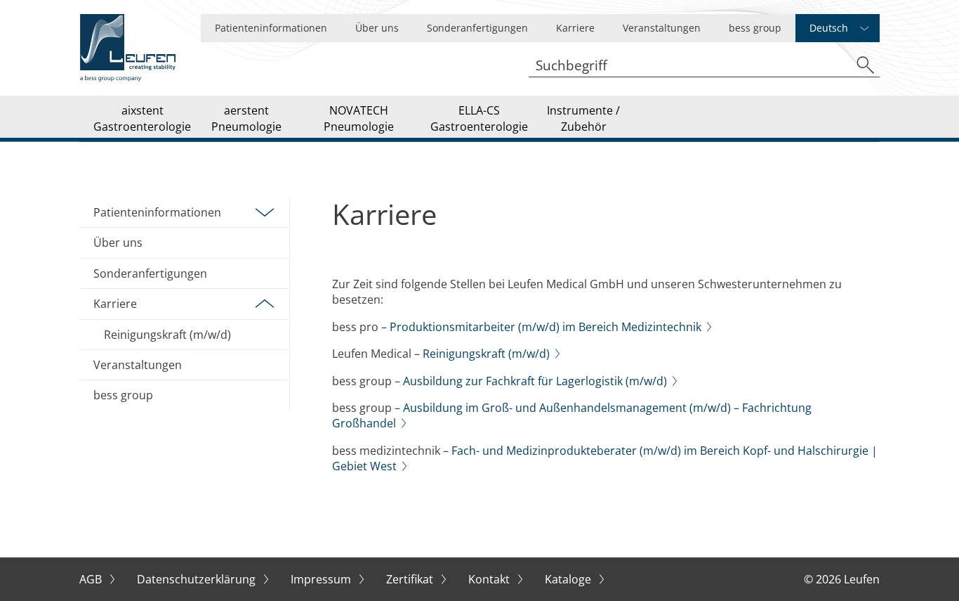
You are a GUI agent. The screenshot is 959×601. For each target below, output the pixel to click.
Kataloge (569, 579)
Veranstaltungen (662, 27)
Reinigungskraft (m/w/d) (167, 334)
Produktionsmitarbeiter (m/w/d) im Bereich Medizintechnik (545, 327)
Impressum (322, 579)
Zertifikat (411, 579)
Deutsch (828, 27)
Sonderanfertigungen (477, 27)
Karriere (575, 27)
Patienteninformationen (271, 27)
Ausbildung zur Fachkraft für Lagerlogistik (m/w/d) (535, 381)
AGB (92, 579)
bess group (755, 27)
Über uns (377, 27)
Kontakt (490, 579)
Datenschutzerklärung (197, 579)
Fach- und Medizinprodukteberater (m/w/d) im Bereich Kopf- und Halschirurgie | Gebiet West (605, 458)
